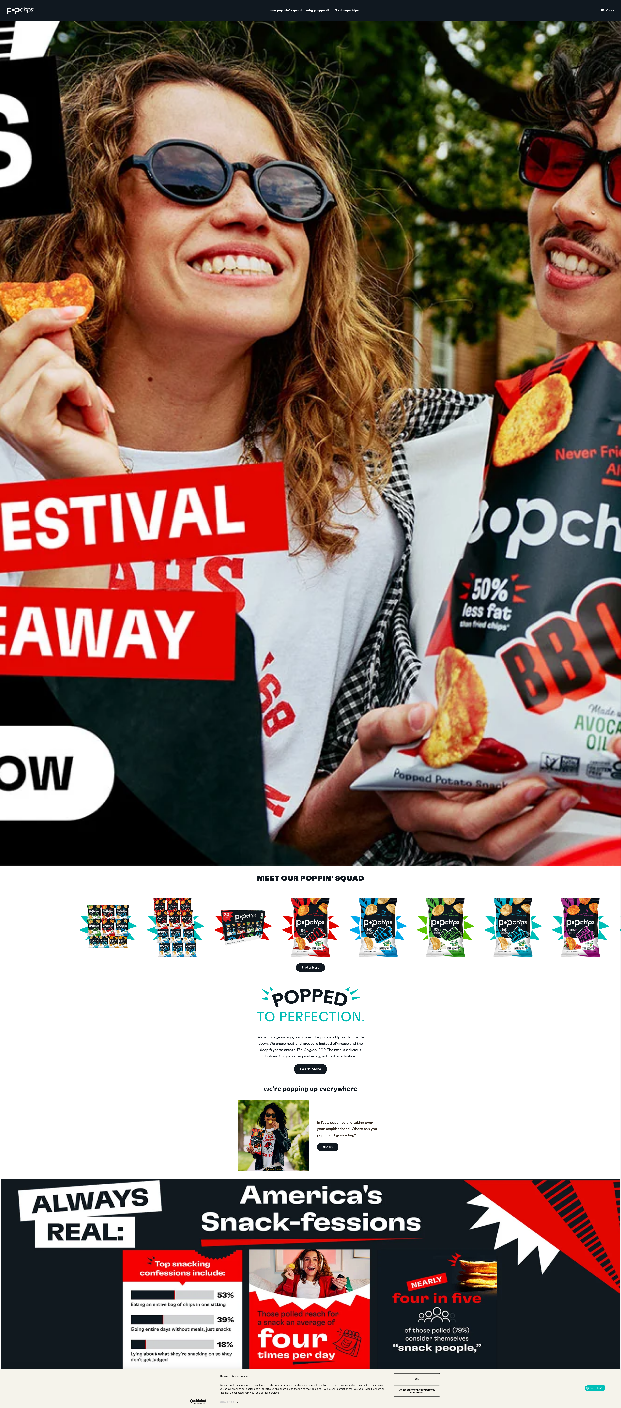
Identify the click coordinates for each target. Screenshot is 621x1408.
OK (417, 1378)
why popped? (318, 10)
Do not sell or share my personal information (416, 1391)
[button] (213, 928)
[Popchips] (20, 10)
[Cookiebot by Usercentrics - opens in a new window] (198, 1401)
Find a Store (310, 967)
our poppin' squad (285, 10)
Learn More (310, 1069)
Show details (227, 1401)
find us (328, 1147)
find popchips (346, 10)
